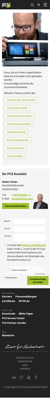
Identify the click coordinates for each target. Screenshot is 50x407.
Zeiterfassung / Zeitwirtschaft (21, 100)
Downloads (8, 313)
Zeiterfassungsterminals (19, 124)
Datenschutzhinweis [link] (34, 245)
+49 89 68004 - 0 (21, 194)
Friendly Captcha (40, 274)
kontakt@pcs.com (22, 198)
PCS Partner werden (14, 322)
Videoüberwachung (16, 132)
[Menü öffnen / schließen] (45, 4)
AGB (25, 365)
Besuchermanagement (18, 140)
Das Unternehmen (15, 148)
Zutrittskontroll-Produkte (19, 116)
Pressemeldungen (26, 296)
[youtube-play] (28, 377)
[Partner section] (38, 4)
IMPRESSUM (25, 361)
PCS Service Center (13, 318)
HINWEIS (25, 368)
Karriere (7, 296)
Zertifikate (8, 301)
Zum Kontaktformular (15, 206)
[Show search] (32, 4)
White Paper (26, 313)
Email (7, 228)
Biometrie (8, 335)
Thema (7, 236)
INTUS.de (24, 301)
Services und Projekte (17, 108)
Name (7, 221)
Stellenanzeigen (15, 156)
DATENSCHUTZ (25, 357)
